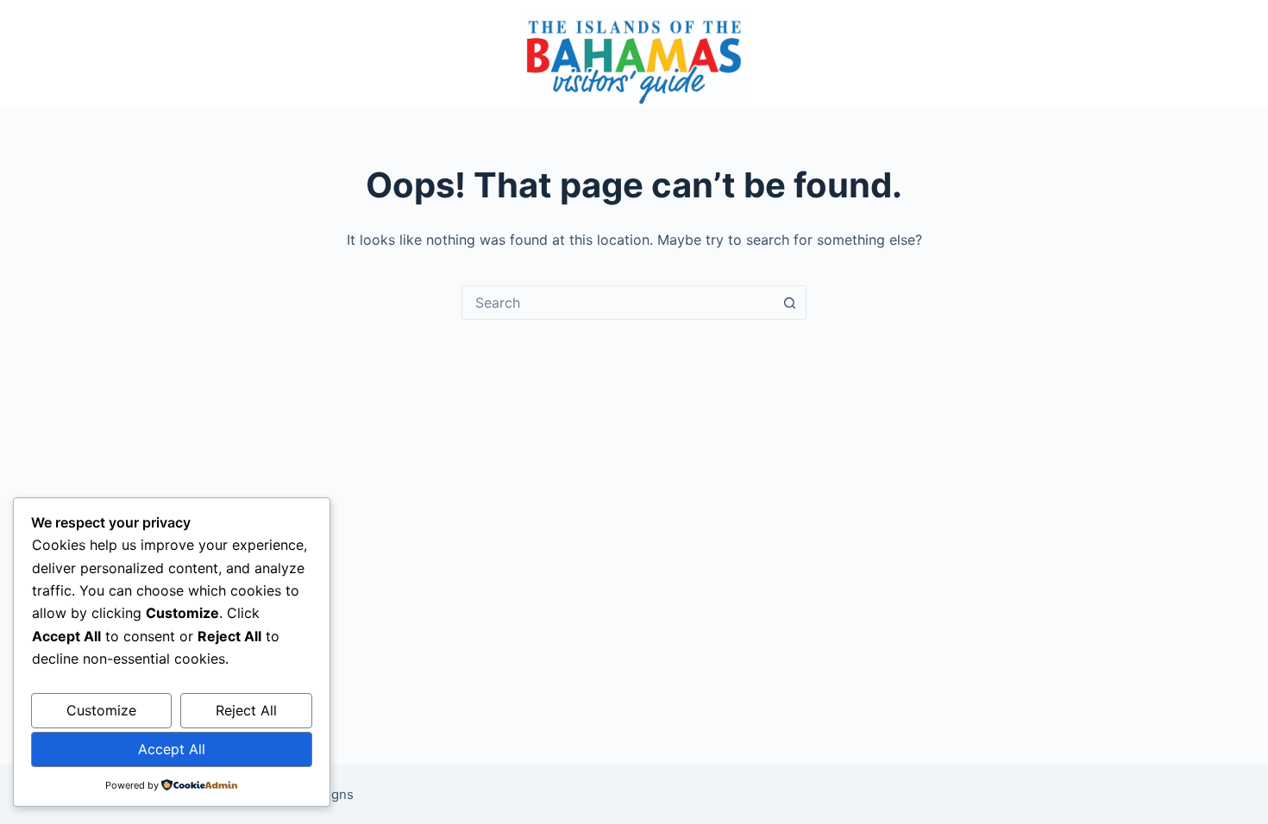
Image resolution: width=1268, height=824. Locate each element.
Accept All (171, 749)
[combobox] (617, 302)
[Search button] (789, 302)
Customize (101, 710)
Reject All (246, 710)
